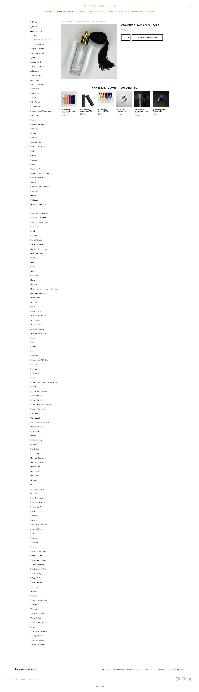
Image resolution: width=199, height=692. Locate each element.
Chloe (33, 164)
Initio (32, 307)
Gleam (33, 262)
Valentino (34, 605)
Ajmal (32, 58)
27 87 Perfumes (37, 44)
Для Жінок (35, 27)
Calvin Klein (35, 142)
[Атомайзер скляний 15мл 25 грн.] (106, 99)
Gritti (32, 267)
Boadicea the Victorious (40, 111)
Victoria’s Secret (37, 614)
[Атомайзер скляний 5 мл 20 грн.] (124, 99)
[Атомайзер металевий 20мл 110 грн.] (87, 99)
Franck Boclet (36, 240)
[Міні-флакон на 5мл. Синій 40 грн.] (161, 99)
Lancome (34, 373)
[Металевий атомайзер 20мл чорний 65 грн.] (142, 99)
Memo (33, 436)
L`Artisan (34, 356)
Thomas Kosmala (37, 565)
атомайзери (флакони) (81, 21)
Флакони (81, 11)
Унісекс (33, 35)
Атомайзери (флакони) (40, 40)
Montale (34, 445)
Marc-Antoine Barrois (39, 422)
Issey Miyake (36, 311)
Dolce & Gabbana (38, 204)
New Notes (35, 471)
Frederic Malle (36, 244)
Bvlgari (33, 133)
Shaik (32, 534)
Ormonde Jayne (37, 489)
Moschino (34, 454)
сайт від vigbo (99, 686)
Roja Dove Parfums (38, 525)
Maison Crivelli (36, 400)
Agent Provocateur (38, 53)
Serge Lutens (36, 529)
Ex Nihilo (34, 227)
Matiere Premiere (37, 427)
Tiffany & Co (35, 578)
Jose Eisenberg (37, 329)
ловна (107, 670)
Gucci (32, 271)
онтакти (161, 670)
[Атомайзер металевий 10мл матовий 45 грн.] (69, 99)
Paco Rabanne (36, 498)
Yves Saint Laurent (38, 631)
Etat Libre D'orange (38, 222)
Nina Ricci (34, 476)
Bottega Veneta (37, 124)
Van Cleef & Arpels (38, 600)
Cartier (33, 151)
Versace (33, 609)
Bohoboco (34, 115)
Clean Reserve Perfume (40, 173)
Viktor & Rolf (35, 618)
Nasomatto (35, 467)
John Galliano (36, 324)
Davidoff (34, 196)
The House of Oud (38, 569)
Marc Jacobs (35, 418)
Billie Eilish (35, 107)
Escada (33, 209)
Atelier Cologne (37, 67)
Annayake (34, 89)
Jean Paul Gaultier (38, 316)
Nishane (34, 480)
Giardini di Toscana (38, 249)
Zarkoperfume (36, 636)
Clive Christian (36, 178)
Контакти (122, 11)
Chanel (33, 160)
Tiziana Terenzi (36, 582)
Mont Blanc (35, 449)
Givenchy (34, 258)
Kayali (33, 338)
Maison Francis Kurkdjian (41, 405)
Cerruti (33, 155)
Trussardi (34, 591)
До (138, 670)
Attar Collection (37, 75)
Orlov (32, 485)
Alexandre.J (35, 62)
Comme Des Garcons (39, 187)
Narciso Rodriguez (38, 458)
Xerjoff (33, 627)
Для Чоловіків (36, 31)
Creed (33, 182)
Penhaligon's (36, 507)
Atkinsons (34, 71)
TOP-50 (33, 22)
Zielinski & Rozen (37, 645)
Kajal (32, 342)
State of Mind (36, 556)
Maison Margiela (37, 409)
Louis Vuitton (36, 396)
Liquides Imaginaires (39, 391)
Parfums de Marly (38, 502)
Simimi (33, 547)
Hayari (33, 280)
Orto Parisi (34, 493)
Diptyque (34, 200)
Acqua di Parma (37, 49)
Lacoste (33, 365)
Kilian (32, 351)
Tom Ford (34, 587)
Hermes (33, 285)
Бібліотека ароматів (65, 11)
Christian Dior (36, 169)
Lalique (33, 369)
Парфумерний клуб (99, 6)
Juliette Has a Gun (38, 333)
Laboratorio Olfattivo (39, 360)
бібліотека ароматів (66, 21)
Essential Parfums (38, 218)
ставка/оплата (146, 670)
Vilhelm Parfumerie (38, 623)
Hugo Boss (35, 298)
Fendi (32, 231)
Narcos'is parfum (37, 462)
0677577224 (12, 679)
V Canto (33, 596)
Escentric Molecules (39, 213)
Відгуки (92, 11)
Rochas (33, 520)
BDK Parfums (36, 102)
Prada (32, 511)
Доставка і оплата (107, 11)
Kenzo (33, 347)
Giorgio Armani (36, 253)
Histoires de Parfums (39, 293)
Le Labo (34, 387)
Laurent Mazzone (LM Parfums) (44, 382)
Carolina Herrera (37, 147)
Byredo (33, 138)
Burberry (34, 129)
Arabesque (35, 93)
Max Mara (34, 431)
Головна (48, 11)
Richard (33, 516)
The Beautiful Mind (38, 560)
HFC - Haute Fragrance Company (44, 289)
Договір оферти (176, 670)
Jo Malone (35, 320)
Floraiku (33, 236)
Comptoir (34, 191)
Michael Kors (36, 440)
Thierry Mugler (36, 574)
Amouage (34, 80)
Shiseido (34, 542)
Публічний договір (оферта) (142, 11)
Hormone (34, 302)
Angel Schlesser (37, 84)
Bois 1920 (34, 120)
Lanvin (33, 378)
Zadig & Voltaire (37, 640)
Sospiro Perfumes (38, 551)
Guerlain (34, 276)
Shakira (33, 538)
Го (103, 670)
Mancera (34, 413)
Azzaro (33, 98)
